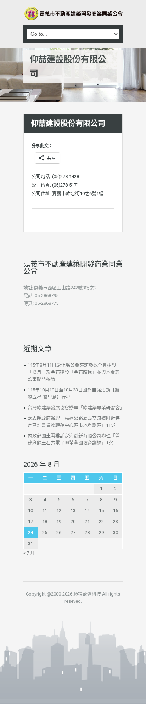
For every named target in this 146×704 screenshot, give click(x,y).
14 (87, 510)
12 (58, 510)
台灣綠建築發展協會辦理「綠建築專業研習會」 (76, 407)
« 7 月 (29, 553)
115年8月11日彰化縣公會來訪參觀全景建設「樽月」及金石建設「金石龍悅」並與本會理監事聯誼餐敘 (74, 372)
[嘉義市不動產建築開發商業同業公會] (73, 14)
